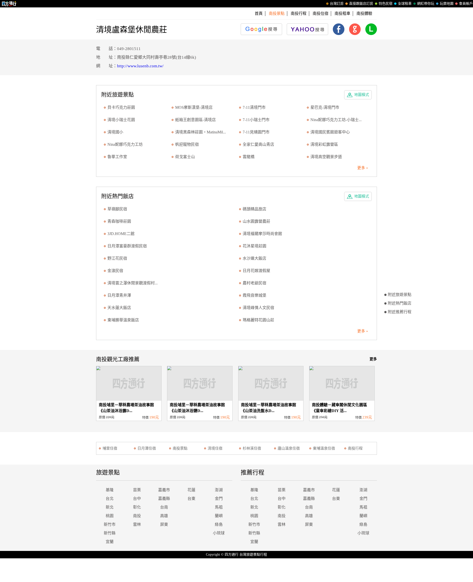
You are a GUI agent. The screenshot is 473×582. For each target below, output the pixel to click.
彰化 (137, 507)
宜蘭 (110, 542)
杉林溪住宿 (252, 448)
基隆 (110, 490)
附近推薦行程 (399, 312)
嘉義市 (164, 490)
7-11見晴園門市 (256, 132)
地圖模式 (361, 95)
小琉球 (219, 533)
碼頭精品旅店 (254, 209)
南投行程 (298, 13)
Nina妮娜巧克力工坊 (125, 144)
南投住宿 (320, 13)
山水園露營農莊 (256, 221)
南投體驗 (364, 13)
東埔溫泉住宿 (324, 448)
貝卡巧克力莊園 (121, 107)
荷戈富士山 (185, 157)
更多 (373, 359)
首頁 (259, 13)
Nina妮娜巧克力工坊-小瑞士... (336, 120)
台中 (137, 498)
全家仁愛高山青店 (258, 144)
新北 (110, 507)
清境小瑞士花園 (121, 120)
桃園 (110, 516)
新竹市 (110, 524)
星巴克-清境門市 (324, 107)
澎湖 (219, 490)
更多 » (362, 168)
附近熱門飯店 (399, 303)
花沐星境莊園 (254, 246)
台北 (110, 498)
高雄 (164, 516)
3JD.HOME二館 (121, 234)
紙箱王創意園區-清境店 (195, 120)
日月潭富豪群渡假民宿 (127, 246)
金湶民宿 (115, 271)
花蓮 (191, 490)
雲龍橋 (248, 157)
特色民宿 (385, 3)
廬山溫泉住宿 (289, 448)
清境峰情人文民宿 (258, 308)
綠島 (219, 524)
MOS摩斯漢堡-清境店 (194, 107)
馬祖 (219, 507)
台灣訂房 (337, 3)
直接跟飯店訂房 (361, 3)
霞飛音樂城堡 (254, 295)
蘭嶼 (219, 516)
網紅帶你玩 (425, 3)
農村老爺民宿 (254, 283)
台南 (164, 507)
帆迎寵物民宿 (187, 144)
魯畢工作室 (117, 157)
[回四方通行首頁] (9, 3)
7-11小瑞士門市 (256, 120)
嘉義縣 (164, 498)
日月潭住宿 (146, 448)
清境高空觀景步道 (326, 157)
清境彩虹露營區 (324, 144)
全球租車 (405, 3)
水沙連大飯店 (254, 258)
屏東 (164, 524)
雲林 (137, 524)
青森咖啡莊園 (119, 221)
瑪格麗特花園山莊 (258, 320)
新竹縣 (110, 533)
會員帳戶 (466, 3)
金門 (219, 498)
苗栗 (137, 490)
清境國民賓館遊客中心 (330, 132)
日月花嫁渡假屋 (256, 271)
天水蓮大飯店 (119, 308)
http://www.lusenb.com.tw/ (140, 66)
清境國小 (115, 132)
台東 (191, 498)
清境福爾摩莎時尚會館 (262, 234)
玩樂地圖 (447, 3)
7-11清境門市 (254, 107)
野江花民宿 (117, 258)
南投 (137, 516)
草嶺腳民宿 (117, 209)
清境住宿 (215, 448)
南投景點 (180, 448)
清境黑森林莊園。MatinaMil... (200, 132)
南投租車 (342, 13)
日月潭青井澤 (119, 295)
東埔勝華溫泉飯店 (123, 320)
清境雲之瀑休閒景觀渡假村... (132, 283)
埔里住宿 (109, 448)
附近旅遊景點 (399, 294)
